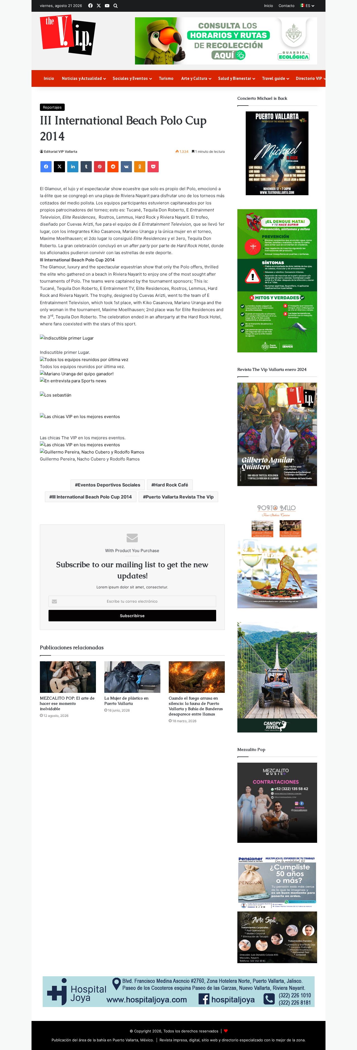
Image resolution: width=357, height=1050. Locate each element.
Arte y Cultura (194, 78)
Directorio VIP (309, 78)
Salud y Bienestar (234, 78)
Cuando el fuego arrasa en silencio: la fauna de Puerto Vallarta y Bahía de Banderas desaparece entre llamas (196, 706)
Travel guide (273, 78)
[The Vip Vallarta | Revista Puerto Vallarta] (68, 35)
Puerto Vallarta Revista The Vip (180, 497)
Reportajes (52, 107)
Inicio (268, 5)
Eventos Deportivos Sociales (109, 485)
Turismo (166, 78)
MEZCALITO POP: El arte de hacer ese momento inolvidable (67, 703)
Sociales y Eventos (130, 78)
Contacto (287, 5)
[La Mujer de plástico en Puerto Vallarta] (132, 677)
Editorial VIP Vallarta (60, 151)
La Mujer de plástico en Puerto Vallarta (126, 701)
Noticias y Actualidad (82, 78)
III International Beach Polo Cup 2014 (92, 497)
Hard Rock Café (171, 485)
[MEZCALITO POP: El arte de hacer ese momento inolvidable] (68, 677)
